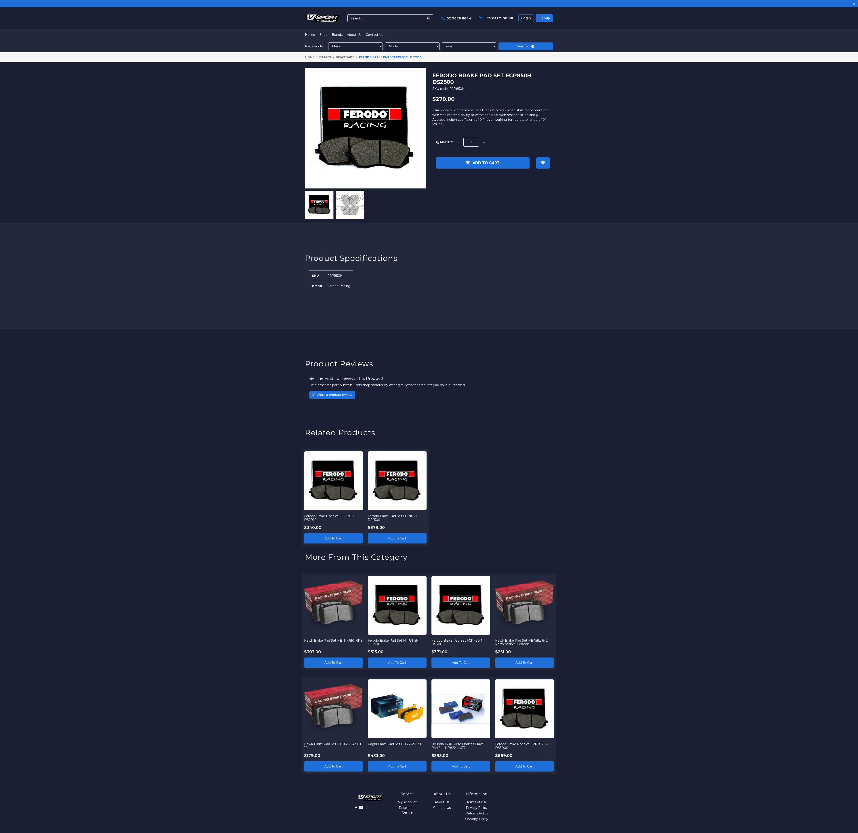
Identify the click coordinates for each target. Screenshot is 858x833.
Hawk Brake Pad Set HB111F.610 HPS (333, 640)
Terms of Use (477, 802)
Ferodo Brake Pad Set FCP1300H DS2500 (330, 518)
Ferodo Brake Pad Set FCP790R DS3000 (456, 642)
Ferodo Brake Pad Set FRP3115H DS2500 (393, 642)
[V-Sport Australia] (323, 18)
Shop (324, 35)
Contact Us (374, 35)
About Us (354, 35)
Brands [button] (337, 35)
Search (524, 46)
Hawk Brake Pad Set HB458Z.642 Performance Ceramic (521, 642)
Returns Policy (476, 813)
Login (526, 18)
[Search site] (428, 18)
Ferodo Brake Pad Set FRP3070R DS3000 (521, 746)
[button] (543, 163)
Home (310, 35)
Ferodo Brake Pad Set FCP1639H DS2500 (393, 518)
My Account (407, 802)
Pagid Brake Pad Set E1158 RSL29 (394, 744)
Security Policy (476, 819)
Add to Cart (485, 163)
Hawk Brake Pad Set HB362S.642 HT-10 (333, 746)
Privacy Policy (477, 808)
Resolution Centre (407, 810)
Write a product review (334, 395)
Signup (544, 18)
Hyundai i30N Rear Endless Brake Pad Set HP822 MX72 (457, 746)
